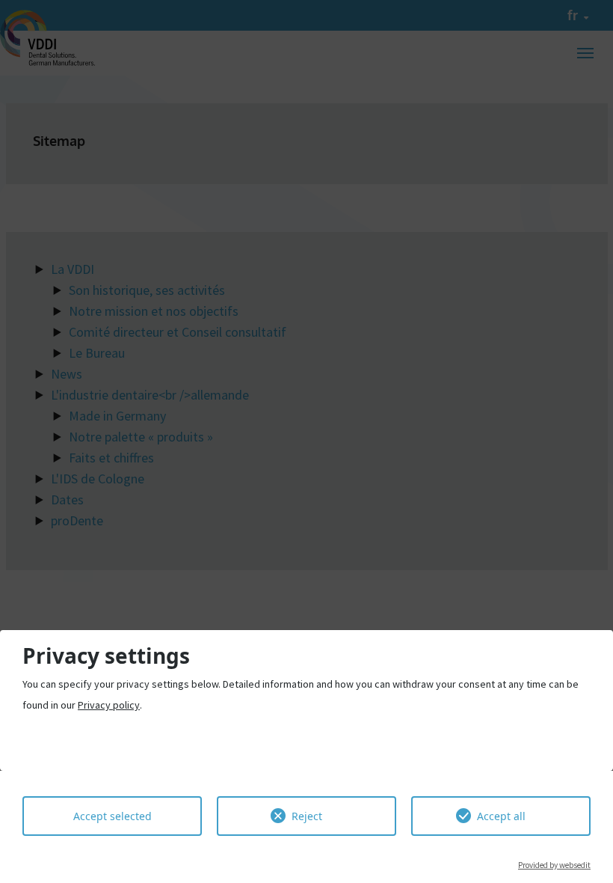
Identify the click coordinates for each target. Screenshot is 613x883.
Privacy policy (109, 705)
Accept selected (112, 816)
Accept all (501, 816)
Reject (307, 816)
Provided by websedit (554, 865)
